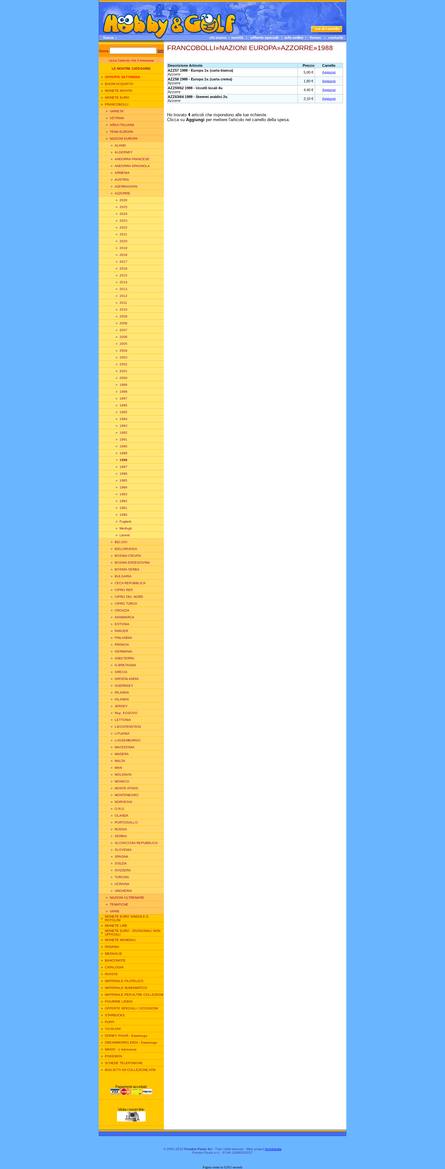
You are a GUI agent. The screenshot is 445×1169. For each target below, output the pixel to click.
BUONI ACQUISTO (119, 84)
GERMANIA (123, 651)
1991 (123, 439)
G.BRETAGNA (125, 665)
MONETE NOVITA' (119, 90)
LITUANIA (122, 733)
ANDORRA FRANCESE (132, 159)
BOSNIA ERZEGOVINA (132, 562)
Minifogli (126, 528)
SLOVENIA (123, 850)
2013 (123, 289)
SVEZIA (121, 863)
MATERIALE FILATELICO (124, 981)
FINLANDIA (123, 638)
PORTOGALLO (126, 822)
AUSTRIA (122, 179)
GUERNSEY (124, 685)
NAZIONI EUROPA (124, 138)
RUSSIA (121, 829)
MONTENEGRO (126, 795)
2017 (123, 261)
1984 (123, 487)
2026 (123, 200)
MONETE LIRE (116, 925)
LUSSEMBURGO (127, 740)
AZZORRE (122, 193)
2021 (123, 234)
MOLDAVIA (123, 774)
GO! (161, 51)
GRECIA (121, 672)
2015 (123, 275)
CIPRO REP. (124, 590)
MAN (118, 767)
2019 (123, 248)
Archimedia (273, 1149)
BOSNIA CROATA (128, 555)
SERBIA (121, 836)
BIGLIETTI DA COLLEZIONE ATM (130, 1070)
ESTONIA (122, 624)
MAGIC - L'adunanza (120, 1049)
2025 (123, 207)
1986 (123, 473)
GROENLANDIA (127, 679)
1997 (123, 398)
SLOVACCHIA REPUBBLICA (136, 843)
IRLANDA (122, 692)
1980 (123, 514)
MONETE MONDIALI (120, 940)
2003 (123, 357)
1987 (123, 467)
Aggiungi (329, 72)
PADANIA (112, 947)
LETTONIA (123, 720)
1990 (123, 446)
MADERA (122, 754)
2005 (123, 343)
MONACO (122, 781)
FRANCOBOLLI (116, 104)
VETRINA (117, 118)
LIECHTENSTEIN (128, 726)
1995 (123, 412)
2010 (123, 309)
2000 (123, 378)
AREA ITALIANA (122, 125)
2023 (123, 220)
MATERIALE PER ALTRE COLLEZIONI (134, 994)
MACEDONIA (125, 747)
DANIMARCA (124, 617)
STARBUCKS (115, 1015)
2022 (123, 227)
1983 (123, 494)
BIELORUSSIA (126, 549)
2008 (123, 323)
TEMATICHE (119, 904)
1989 (123, 453)
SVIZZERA (123, 870)
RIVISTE (111, 974)
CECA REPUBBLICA (130, 583)
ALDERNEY (124, 152)
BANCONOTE (115, 960)
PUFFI (109, 1022)
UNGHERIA (123, 891)
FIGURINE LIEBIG (119, 1001)
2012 (123, 296)
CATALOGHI (114, 967)
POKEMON (113, 1056)
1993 (123, 426)
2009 (123, 316)
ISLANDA (122, 699)
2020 (123, 241)
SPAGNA (121, 856)
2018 (123, 255)
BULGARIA (123, 576)
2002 (123, 364)
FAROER (121, 631)
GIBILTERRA (124, 658)
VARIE (115, 911)
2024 (123, 214)
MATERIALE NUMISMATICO (126, 988)
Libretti (125, 535)
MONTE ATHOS (126, 788)
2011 (123, 302)
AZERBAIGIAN (126, 186)
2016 (123, 268)
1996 (123, 405)
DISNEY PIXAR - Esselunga (126, 1035)
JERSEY (121, 706)
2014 (123, 282)
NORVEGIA (123, 802)
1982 (123, 501)
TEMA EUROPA (121, 132)
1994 (123, 419)
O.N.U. (120, 808)
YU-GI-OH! (113, 1029)
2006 (123, 337)
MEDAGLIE (113, 953)
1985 (123, 480)
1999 (123, 385)
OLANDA (121, 815)
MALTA (120, 761)
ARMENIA (122, 173)
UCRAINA (122, 884)
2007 (123, 330)
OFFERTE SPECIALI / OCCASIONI (131, 1008)
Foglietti (125, 521)
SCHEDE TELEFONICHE (124, 1063)
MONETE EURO (117, 97)
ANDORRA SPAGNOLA (132, 166)
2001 (123, 371)
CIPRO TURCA (126, 603)
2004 (123, 350)
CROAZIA (122, 610)
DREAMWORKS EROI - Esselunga (131, 1042)
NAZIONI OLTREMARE (127, 897)
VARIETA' (117, 111)
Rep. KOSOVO (126, 713)
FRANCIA (122, 644)
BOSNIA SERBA (127, 569)
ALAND (120, 145)
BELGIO (121, 542)
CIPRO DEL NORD (129, 597)
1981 (123, 508)
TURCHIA (122, 877)
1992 (123, 432)
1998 (123, 391)
